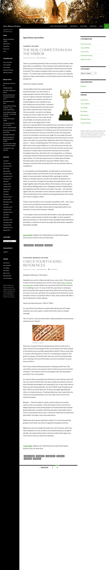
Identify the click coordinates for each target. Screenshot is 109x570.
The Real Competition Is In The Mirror (47, 52)
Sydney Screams (86, 59)
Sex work (49, 245)
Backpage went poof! (9, 134)
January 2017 (7, 184)
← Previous (43, 467)
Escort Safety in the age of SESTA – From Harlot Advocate (9, 114)
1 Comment (54, 269)
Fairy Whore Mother (12, 26)
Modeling (61, 456)
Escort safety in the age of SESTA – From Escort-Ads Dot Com (9, 107)
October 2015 (7, 186)
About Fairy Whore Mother (58, 26)
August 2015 (6, 189)
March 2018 (6, 171)
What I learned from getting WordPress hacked (8, 139)
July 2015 (6, 191)
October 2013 (7, 209)
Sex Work (35, 46)
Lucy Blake (84, 107)
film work (40, 456)
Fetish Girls (84, 100)
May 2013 (6, 217)
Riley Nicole (85, 115)
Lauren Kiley (29, 245)
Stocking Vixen (85, 119)
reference (37, 458)
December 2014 (7, 202)
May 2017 (6, 181)
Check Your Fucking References (42, 263)
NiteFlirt (83, 86)
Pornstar (28, 458)
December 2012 (7, 220)
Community (27, 46)
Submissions (73, 26)
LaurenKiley (42, 58)
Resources (93, 26)
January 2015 (7, 199)
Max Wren (84, 111)
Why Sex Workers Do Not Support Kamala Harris (9, 97)
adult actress (29, 456)
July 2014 (6, 204)
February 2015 (7, 197)
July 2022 (6, 161)
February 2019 (7, 166)
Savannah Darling (86, 55)
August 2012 (6, 230)
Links (101, 26)
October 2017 (7, 179)
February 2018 (7, 174)
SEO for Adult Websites (9, 127)
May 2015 (6, 194)
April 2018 (6, 168)
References (37, 258)
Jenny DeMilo (85, 48)
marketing (39, 245)
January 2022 (7, 163)
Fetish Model (27, 258)
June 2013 (6, 215)
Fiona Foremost (86, 44)
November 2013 (7, 207)
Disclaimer (83, 26)
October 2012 (7, 225)
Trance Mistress (86, 123)
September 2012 (7, 227)
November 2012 (7, 222)
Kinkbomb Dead (7, 88)
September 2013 (7, 212)
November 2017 (7, 176)
